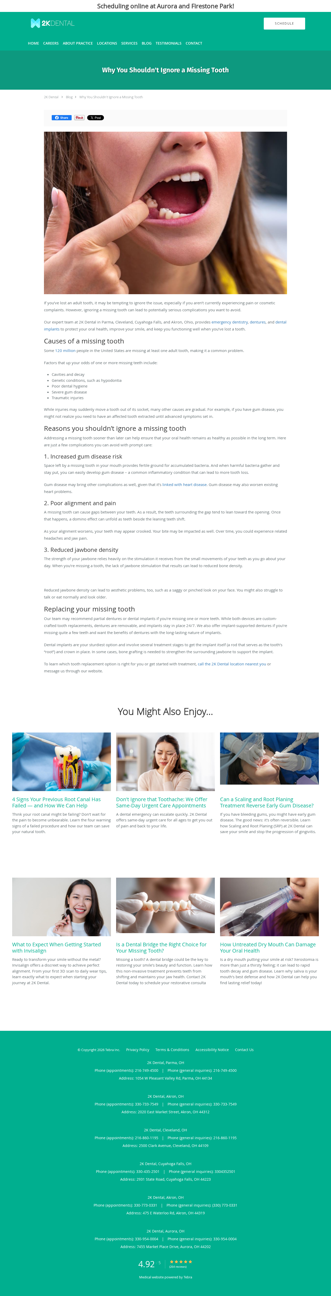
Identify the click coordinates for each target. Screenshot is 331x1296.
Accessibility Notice (212, 1049)
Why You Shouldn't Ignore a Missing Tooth (111, 97)
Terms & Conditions (172, 1049)
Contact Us (244, 1049)
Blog (69, 97)
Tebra (188, 1277)
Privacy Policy (137, 1049)
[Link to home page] (45, 23)
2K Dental (51, 97)
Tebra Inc (112, 1049)
